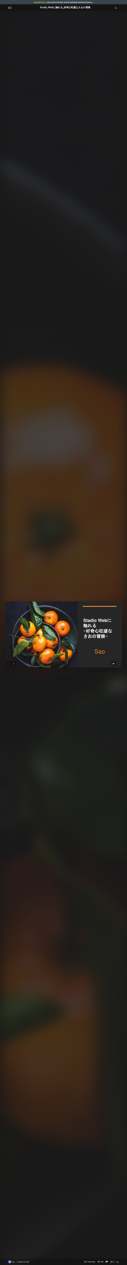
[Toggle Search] (116, 7)
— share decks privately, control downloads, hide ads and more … (63, 2)
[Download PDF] (117, 1262)
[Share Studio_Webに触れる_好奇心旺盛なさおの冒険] (106, 1262)
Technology (91, 1262)
